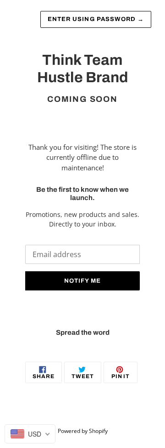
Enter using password (96, 19)
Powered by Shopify (83, 431)
